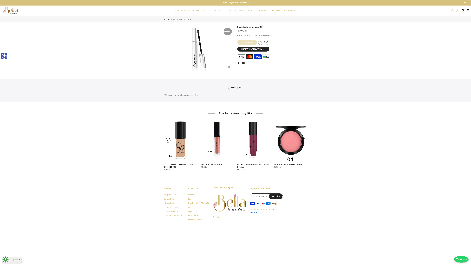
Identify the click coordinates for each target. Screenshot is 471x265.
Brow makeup (194, 215)
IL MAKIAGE (239, 10)
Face (190, 199)
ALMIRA (196, 10)
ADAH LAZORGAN (182, 10)
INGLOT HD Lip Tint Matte (211, 164)
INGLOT (206, 10)
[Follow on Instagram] (243, 63)
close (5, 3)
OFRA (229, 10)
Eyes (190, 211)
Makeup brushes (195, 220)
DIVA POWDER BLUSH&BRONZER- (288, 164)
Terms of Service (171, 207)
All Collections (290, 10)
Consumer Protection (173, 211)
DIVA (250, 10)
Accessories (193, 224)
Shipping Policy (170, 195)
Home (166, 19)
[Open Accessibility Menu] (5, 259)
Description (236, 87)
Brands (191, 195)
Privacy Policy (169, 203)
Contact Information (173, 215)
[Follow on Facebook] (238, 63)
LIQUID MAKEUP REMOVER (198, 203)
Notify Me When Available (253, 49)
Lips (189, 207)
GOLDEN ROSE (262, 10)
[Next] (303, 140)
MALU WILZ (218, 10)
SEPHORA (276, 10)
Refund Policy (169, 199)
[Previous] (168, 140)
